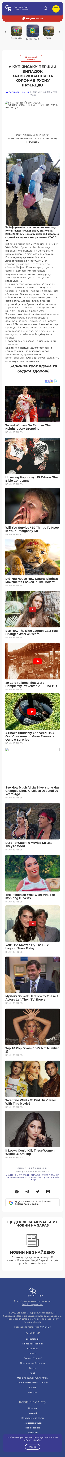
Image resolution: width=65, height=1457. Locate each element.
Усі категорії (32, 1338)
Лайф (32, 1373)
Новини (32, 1408)
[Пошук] (46, 9)
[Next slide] (60, 32)
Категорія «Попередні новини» (31, 1171)
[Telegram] (27, 1192)
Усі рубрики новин (37, 1168)
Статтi (32, 1387)
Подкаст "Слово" (33, 1358)
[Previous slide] (5, 32)
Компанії (32, 1413)
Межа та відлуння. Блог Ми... (32, 1377)
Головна (20, 1168)
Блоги (32, 1368)
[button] (17, 1192)
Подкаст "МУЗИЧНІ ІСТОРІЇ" (33, 1382)
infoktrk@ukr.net (32, 1304)
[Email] (48, 1192)
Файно (32, 1447)
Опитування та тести (32, 1418)
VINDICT (45, 1327)
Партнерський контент (32, 1363)
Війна (32, 1353)
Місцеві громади (33, 1423)
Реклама (32, 1392)
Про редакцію (32, 1427)
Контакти (33, 1432)
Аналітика (32, 1348)
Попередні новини (31, 58)
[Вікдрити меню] (56, 9)
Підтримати (34, 18)
